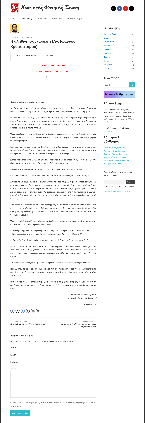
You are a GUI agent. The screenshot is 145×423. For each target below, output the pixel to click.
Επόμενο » (108, 131)
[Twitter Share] (17, 311)
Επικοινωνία (57, 18)
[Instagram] (113, 8)
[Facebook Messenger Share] (23, 311)
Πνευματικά (108, 64)
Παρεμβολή (27, 18)
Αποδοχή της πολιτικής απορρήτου (120, 186)
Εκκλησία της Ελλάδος (113, 163)
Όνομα (13, 347)
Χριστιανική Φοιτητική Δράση (115, 157)
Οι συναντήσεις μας (75, 18)
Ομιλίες (106, 68)
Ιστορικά (107, 49)
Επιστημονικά (109, 41)
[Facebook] (119, 8)
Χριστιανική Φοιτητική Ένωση (50, 7)
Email (13, 354)
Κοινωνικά (107, 57)
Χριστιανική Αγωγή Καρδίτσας (116, 154)
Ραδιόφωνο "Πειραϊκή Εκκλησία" (116, 160)
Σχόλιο (13, 368)
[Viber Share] (28, 311)
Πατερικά (29, 37)
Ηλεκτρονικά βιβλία (111, 34)
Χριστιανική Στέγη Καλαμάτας (115, 151)
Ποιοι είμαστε (42, 18)
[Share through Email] (33, 311)
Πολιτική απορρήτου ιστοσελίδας (117, 190)
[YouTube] (125, 8)
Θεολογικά (107, 45)
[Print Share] (38, 311)
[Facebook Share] (12, 311)
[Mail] (131, 8)
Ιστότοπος (14, 362)
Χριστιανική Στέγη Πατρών (114, 147)
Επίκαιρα (107, 38)
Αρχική (14, 18)
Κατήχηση (107, 53)
